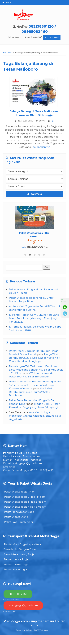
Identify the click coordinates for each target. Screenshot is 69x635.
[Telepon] (64, 313)
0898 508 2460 (18, 594)
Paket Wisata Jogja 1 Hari (19, 491)
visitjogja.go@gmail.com (27, 463)
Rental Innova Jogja (16, 559)
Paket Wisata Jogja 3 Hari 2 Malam (25, 501)
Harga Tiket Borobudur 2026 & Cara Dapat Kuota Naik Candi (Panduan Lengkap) (34, 358)
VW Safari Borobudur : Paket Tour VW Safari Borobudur (30, 392)
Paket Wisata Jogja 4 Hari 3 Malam (25, 506)
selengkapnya (41, 146)
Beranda (7, 52)
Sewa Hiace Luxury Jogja (19, 554)
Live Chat (9, 466)
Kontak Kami (52, 37)
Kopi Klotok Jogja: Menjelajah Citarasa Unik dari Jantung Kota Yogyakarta (35, 416)
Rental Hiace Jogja (15, 569)
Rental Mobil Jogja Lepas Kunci (23, 544)
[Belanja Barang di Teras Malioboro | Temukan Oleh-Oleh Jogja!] (34, 92)
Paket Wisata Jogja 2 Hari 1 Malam (25, 496)
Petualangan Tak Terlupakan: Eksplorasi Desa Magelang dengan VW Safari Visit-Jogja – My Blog (36, 370)
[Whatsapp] (64, 307)
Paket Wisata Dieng (16, 516)
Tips (52, 121)
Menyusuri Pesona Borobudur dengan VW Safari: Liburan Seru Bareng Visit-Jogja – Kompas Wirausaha (35, 385)
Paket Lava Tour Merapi (18, 521)
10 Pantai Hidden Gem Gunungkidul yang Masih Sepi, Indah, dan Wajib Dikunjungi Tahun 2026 (34, 318)
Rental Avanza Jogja (16, 564)
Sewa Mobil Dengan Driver (20, 549)
